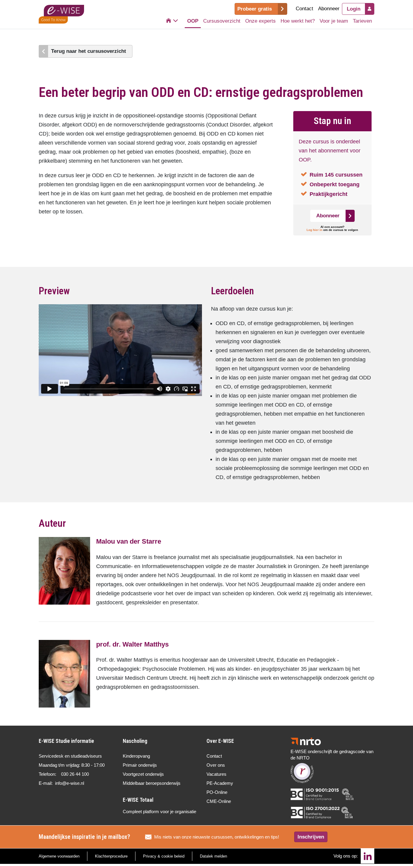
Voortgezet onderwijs (143, 774)
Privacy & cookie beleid (163, 856)
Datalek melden (213, 856)
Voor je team (334, 21)
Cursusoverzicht (221, 21)
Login (353, 9)
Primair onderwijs (140, 765)
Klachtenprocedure (111, 856)
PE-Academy (220, 783)
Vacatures (216, 774)
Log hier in (314, 230)
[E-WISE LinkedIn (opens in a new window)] (367, 856)
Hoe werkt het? (298, 21)
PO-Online (217, 792)
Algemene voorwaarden (59, 856)
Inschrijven (311, 837)
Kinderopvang (136, 756)
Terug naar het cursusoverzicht (88, 51)
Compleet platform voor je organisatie (159, 811)
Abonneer (329, 8)
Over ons (216, 765)
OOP (192, 21)
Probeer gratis (254, 9)
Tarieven (362, 21)
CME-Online (219, 801)
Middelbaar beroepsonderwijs (151, 783)
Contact (304, 8)
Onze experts (260, 21)
